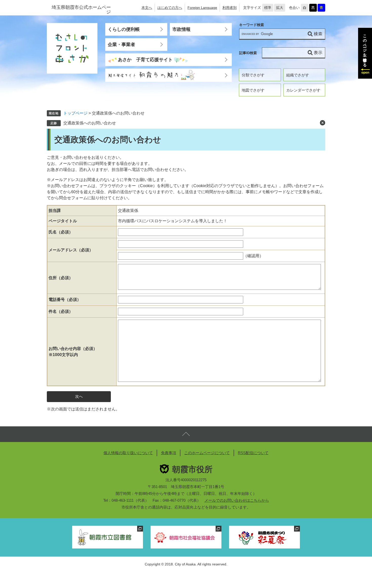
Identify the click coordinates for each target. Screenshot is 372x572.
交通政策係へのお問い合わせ (89, 123)
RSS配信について (253, 453)
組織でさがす (297, 75)
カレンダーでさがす (303, 90)
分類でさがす (253, 75)
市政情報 (181, 29)
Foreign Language (202, 8)
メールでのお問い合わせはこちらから (236, 500)
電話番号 (65, 299)
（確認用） (253, 256)
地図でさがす (253, 90)
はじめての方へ (169, 8)
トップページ (75, 113)
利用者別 (229, 8)
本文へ (146, 8)
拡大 (279, 8)
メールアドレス (71, 250)
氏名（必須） (61, 232)
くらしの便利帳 (124, 29)
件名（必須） (61, 311)
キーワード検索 (251, 25)
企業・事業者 (121, 44)
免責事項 (168, 453)
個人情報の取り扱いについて (128, 453)
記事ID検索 (248, 53)
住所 (61, 278)
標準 (267, 8)
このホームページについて (207, 453)
